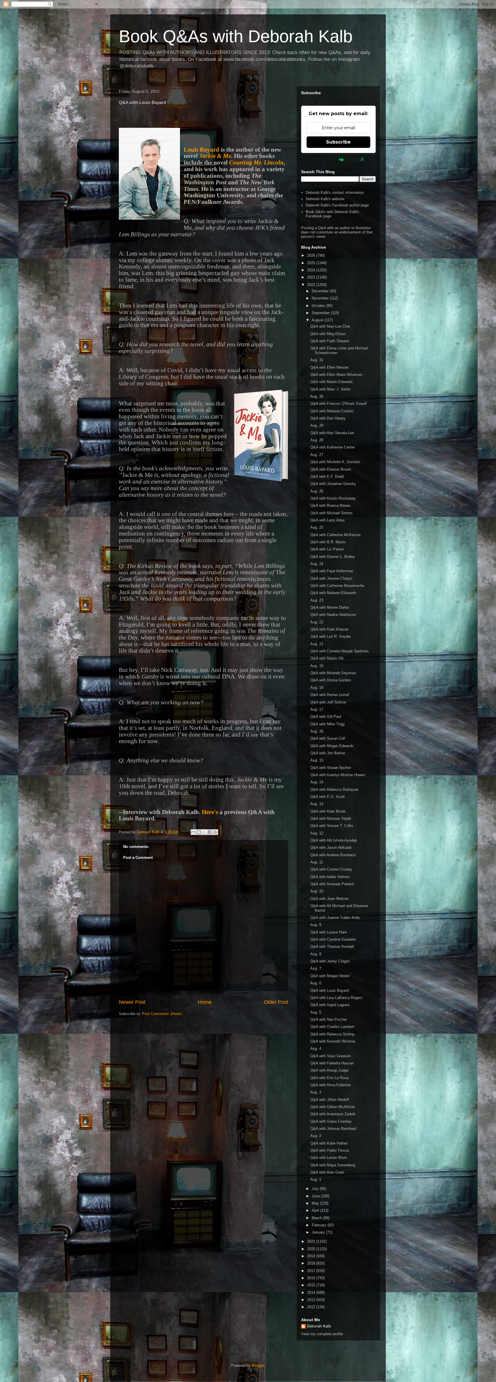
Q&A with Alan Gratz (327, 1172)
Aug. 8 (315, 954)
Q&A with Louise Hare (328, 932)
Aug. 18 (316, 687)
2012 (311, 1307)
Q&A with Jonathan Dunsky (333, 484)
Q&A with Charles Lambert (332, 1027)
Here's (210, 812)
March (317, 1218)
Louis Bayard (201, 149)
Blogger (258, 1365)
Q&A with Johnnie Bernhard (333, 1128)
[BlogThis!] (199, 832)
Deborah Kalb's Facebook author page (337, 205)
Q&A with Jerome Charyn (331, 578)
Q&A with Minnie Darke (329, 607)
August (318, 320)
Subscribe (338, 142)
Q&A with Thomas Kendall (332, 946)
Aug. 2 (315, 1136)
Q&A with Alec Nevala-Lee (332, 433)
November (321, 298)
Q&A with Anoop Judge (329, 1070)
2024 (311, 270)
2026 (311, 255)
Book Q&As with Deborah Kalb (235, 36)
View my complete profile (322, 1334)
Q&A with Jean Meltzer (329, 898)
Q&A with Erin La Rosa (329, 1078)
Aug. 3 (315, 1092)
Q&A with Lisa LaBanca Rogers (336, 998)
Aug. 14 (316, 782)
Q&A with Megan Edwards (332, 746)
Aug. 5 (315, 1012)
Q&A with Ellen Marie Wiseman (336, 374)
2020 (311, 1249)
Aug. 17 (316, 709)
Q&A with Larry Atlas (327, 520)
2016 (311, 1278)
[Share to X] (204, 832)
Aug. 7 (315, 968)
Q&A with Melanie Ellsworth (333, 593)
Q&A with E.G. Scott (327, 797)
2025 (311, 263)
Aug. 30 (316, 396)
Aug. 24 (316, 564)
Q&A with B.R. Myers (328, 542)
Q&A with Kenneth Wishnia (332, 1041)
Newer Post (132, 1002)
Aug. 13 (316, 804)
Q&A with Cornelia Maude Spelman (339, 651)
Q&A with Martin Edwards (331, 382)
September (321, 313)
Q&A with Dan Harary (328, 418)
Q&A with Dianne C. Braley (332, 556)
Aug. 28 (316, 440)
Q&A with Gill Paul (325, 716)
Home (205, 1002)
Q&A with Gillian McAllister (332, 1107)
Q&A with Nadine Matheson (333, 614)
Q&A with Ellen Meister (329, 367)
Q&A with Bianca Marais (330, 505)
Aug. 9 (315, 925)
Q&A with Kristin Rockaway (333, 498)
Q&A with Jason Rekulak (331, 847)
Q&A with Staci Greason (330, 1056)
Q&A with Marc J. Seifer (330, 389)
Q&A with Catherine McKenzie (335, 535)
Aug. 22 (316, 622)
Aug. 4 (315, 1048)
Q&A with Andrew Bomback (333, 855)
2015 (311, 1285)
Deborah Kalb (319, 1326)
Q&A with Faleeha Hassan (332, 1063)
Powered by (324, 159)
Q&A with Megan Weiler (330, 976)
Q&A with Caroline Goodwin (333, 939)
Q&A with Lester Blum (328, 1157)
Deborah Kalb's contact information (335, 192)
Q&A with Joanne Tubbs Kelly (335, 917)
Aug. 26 (316, 491)
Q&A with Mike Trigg (327, 724)
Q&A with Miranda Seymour (333, 673)
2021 (311, 1241)
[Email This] (193, 832)
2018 (311, 1263)
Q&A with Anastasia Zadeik (333, 1114)
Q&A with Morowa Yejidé (330, 818)
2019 (311, 1256)
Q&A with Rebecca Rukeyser (334, 789)
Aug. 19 (316, 666)
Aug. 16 (316, 731)
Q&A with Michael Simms (331, 513)
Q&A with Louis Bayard (329, 990)
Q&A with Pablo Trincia (329, 1150)
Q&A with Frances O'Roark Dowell (338, 403)
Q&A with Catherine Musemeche (337, 585)
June (316, 1196)
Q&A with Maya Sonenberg (332, 1165)
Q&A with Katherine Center (332, 447)
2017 (311, 1271)
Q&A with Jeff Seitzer (328, 702)
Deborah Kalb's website (325, 199)
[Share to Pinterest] (215, 832)
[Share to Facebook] (210, 832)
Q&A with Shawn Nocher (330, 768)
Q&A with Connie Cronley (331, 869)
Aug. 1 (315, 1179)
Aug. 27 (316, 455)
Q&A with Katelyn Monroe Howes (337, 775)
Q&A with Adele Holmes (330, 877)
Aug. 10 (316, 891)
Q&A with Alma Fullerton (330, 1085)
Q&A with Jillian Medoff (329, 1099)
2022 (311, 285)
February (320, 1225)
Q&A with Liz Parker (327, 549)
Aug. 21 (316, 644)
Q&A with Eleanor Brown (330, 469)
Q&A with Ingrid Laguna (329, 1005)
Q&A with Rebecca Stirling (332, 1034)
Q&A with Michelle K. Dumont (335, 462)
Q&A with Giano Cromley (331, 1121)
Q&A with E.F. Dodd (327, 476)
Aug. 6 (315, 983)
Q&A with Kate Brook (328, 811)
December (321, 291)
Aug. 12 (316, 833)
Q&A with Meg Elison (328, 334)
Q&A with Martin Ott (327, 658)
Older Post (276, 1002)
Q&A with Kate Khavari (329, 629)
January (319, 1232)
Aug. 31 (316, 360)
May (316, 1203)
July (316, 1188)
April (316, 1210)
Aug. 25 (316, 527)
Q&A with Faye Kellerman (331, 571)
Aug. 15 (316, 760)
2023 (311, 277)
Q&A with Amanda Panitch (332, 884)
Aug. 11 (316, 862)
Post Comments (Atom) (161, 1014)
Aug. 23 (316, 600)
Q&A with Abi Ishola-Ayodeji (333, 840)
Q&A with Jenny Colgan (330, 961)
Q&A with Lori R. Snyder (330, 636)
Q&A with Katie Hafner (329, 1143)
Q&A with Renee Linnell (329, 695)
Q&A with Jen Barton (327, 753)
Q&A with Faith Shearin (329, 341)
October (319, 306)
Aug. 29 (316, 425)
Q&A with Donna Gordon (330, 680)
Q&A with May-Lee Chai (330, 326)
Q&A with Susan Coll (327, 738)
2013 (311, 1300)
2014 (311, 1292)
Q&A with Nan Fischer (328, 1019)
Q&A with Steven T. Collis (331, 826)
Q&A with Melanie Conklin (331, 411)
